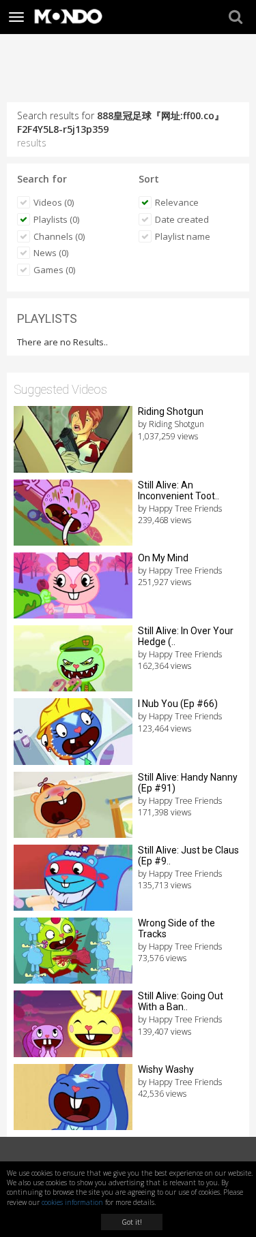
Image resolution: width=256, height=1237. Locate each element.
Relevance (177, 202)
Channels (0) (59, 236)
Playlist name (182, 236)
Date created (182, 219)
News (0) (50, 253)
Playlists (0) (56, 219)
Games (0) (54, 270)
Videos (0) (53, 202)
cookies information (72, 1202)
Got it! (132, 1222)
